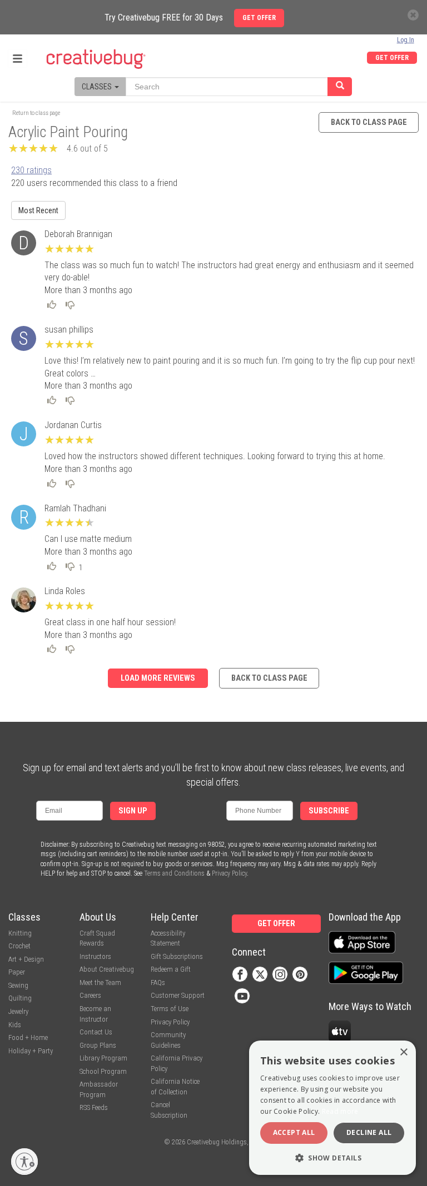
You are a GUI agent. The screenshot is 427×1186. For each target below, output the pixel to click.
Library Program (103, 1058)
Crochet (19, 946)
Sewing (18, 985)
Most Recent (38, 210)
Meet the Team (100, 982)
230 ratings (31, 170)
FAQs (158, 982)
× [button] (403, 1052)
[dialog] (332, 1108)
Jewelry (18, 1011)
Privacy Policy (229, 873)
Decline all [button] (368, 1132)
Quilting (20, 998)
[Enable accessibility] (24, 1161)
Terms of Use (169, 1008)
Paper (16, 972)
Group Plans (98, 1045)
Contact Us (96, 1032)
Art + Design (26, 959)
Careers (90, 995)
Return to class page (36, 113)
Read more (340, 1111)
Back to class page (369, 122)
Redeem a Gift (171, 969)
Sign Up (132, 811)
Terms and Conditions (174, 873)
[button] (332, 1157)
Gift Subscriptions (177, 956)
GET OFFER (392, 58)
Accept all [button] (294, 1132)
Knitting (20, 933)
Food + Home (28, 1037)
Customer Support (178, 995)
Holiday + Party (30, 1051)
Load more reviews (158, 678)
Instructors (95, 956)
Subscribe (329, 811)
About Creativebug (107, 969)
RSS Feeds (94, 1107)
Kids (14, 1025)
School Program (103, 1071)
